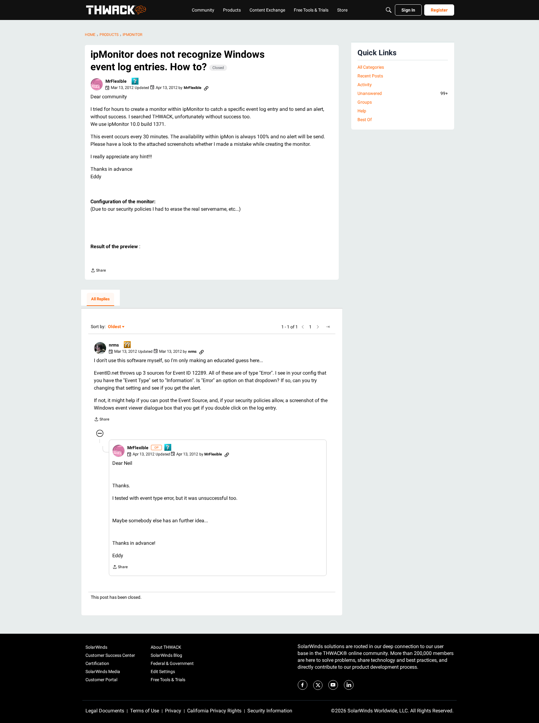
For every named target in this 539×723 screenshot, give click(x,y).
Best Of (364, 119)
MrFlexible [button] (116, 81)
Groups (364, 102)
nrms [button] (114, 344)
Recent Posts (370, 75)
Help (361, 110)
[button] (96, 84)
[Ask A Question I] (135, 82)
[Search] (388, 10)
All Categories (370, 67)
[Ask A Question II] (127, 345)
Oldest (115, 327)
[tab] (100, 299)
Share (98, 271)
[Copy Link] (206, 88)
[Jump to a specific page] (328, 327)
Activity (364, 84)
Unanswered (402, 93)
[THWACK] (116, 10)
